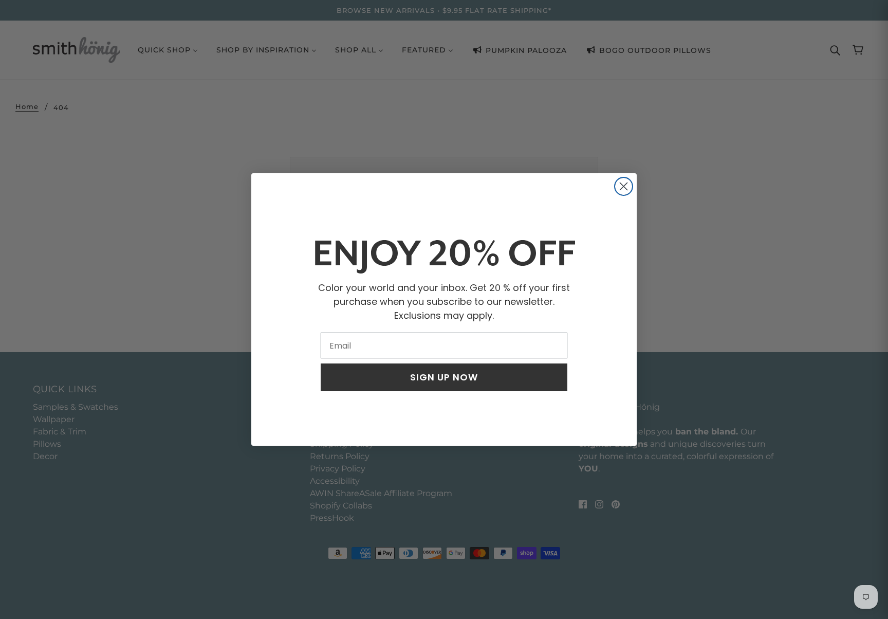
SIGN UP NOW (444, 377)
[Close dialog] (624, 186)
